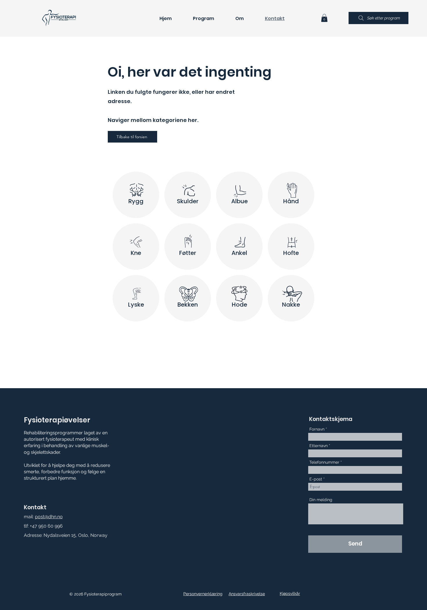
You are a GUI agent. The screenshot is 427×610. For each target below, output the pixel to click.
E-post (315, 479)
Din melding (320, 500)
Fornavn (316, 429)
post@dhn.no (49, 516)
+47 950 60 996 (46, 526)
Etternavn (318, 446)
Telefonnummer (324, 462)
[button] (324, 18)
